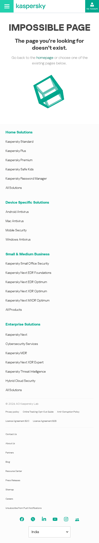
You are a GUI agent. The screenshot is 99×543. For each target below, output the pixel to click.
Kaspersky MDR (16, 353)
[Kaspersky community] (77, 519)
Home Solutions (19, 132)
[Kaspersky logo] (31, 6)
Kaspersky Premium (19, 160)
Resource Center (14, 471)
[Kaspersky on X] (33, 519)
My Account (92, 9)
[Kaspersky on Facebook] (22, 519)
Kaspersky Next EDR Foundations (28, 273)
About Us (10, 443)
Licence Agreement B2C (17, 421)
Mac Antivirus (15, 221)
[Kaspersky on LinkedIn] (44, 519)
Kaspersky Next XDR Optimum (26, 291)
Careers (9, 499)
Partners (10, 452)
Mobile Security (16, 230)
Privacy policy (12, 411)
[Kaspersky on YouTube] (55, 519)
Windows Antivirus (18, 239)
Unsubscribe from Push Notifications (24, 508)
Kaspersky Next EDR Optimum (26, 282)
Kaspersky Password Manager (26, 178)
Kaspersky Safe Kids (20, 169)
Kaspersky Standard (19, 141)
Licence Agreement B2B (44, 421)
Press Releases (13, 480)
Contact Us (11, 434)
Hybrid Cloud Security (20, 381)
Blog (8, 462)
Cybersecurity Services (22, 344)
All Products (14, 309)
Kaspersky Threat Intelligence (26, 371)
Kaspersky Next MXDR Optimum (28, 300)
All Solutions (14, 188)
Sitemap (10, 489)
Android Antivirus (17, 212)
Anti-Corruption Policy (68, 411)
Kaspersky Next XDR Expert (25, 362)
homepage (44, 57)
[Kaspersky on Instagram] (66, 519)
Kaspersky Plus (16, 151)
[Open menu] (7, 6)
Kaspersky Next (16, 334)
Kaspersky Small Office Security (27, 263)
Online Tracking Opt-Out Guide (38, 411)
